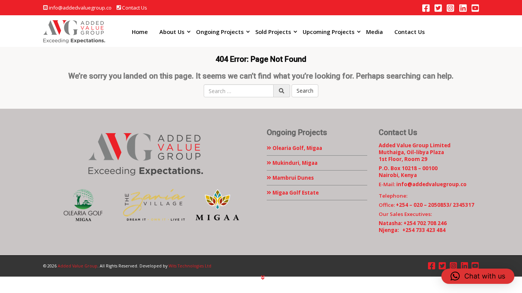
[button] (477, 276)
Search (305, 90)
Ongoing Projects (220, 31)
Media (374, 31)
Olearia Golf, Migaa (296, 148)
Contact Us (134, 7)
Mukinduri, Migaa (294, 162)
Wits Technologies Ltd (190, 266)
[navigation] (262, 278)
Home (140, 31)
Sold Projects (273, 31)
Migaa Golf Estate (295, 192)
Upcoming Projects (329, 31)
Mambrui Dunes (292, 177)
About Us (172, 31)
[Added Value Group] (74, 31)
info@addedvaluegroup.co (80, 7)
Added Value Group (77, 266)
